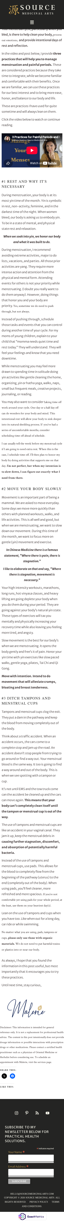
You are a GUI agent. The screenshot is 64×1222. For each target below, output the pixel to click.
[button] (32, 22)
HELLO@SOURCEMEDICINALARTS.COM (32, 1194)
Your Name (16, 1152)
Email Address (18, 1166)
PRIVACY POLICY (39, 1202)
